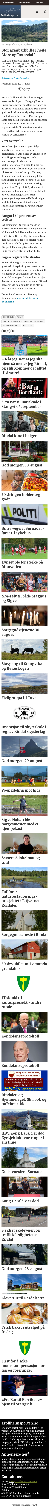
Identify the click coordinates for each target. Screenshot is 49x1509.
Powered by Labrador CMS (24, 1505)
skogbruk (8, 317)
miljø (20, 317)
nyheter (27, 325)
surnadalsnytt (11, 325)
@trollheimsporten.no (25, 1481)
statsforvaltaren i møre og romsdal (23, 321)
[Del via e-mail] (28, 89)
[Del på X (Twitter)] (24, 89)
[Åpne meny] (37, 12)
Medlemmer (8, 2)
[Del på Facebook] (20, 89)
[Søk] (45, 12)
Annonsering (24, 2)
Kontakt (39, 2)
